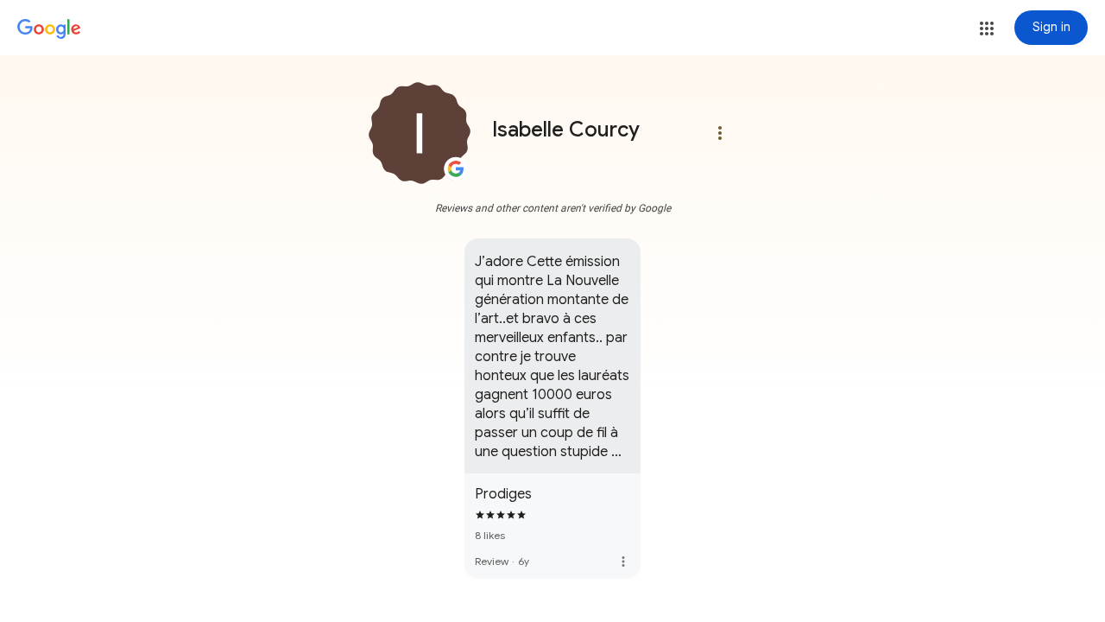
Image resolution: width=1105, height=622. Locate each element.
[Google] (49, 29)
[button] (986, 28)
